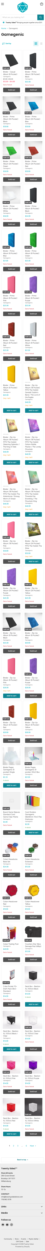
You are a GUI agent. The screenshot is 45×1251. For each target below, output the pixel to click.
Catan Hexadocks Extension (32, 860)
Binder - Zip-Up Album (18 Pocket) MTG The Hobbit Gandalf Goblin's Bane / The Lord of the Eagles (32, 391)
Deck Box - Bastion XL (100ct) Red (10, 1119)
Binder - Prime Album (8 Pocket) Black (32, 208)
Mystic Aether (33, 1239)
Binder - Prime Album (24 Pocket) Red (32, 163)
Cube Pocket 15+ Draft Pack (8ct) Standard (10, 988)
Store (17, 1239)
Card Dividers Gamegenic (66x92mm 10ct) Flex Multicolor (33, 815)
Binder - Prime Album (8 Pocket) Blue (10, 253)
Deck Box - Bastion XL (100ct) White (32, 1119)
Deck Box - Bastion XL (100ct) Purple (32, 1077)
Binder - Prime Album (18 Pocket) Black (32, 74)
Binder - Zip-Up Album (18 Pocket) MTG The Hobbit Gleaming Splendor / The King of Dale (11, 442)
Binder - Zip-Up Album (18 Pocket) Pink (10, 543)
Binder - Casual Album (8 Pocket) (10, 73)
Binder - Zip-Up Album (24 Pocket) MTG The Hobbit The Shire (33, 544)
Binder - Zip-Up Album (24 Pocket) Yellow (32, 590)
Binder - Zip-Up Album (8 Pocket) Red (10, 724)
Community (8, 1239)
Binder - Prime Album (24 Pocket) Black (10, 119)
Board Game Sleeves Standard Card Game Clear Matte (11, 814)
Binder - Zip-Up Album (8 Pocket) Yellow (32, 724)
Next (32, 1146)
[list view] (41, 43)
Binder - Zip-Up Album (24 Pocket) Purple (10, 590)
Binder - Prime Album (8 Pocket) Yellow (10, 387)
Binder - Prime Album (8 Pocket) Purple (32, 298)
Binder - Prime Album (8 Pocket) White (32, 342)
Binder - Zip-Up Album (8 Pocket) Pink (10, 680)
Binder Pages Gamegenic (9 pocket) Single (9, 769)
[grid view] (36, 43)
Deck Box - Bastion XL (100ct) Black (32, 987)
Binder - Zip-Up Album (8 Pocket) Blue (32, 635)
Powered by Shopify (22, 1246)
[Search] (40, 17)
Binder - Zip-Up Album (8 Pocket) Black (10, 635)
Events (23, 1239)
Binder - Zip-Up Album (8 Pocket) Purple (32, 680)
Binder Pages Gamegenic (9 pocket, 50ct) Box (32, 769)
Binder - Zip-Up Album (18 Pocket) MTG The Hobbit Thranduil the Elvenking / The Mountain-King (32, 495)
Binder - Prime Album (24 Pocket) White (10, 208)
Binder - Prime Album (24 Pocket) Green (10, 163)
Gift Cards (19, 1241)
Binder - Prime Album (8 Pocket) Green (32, 253)
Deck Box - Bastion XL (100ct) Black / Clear (10, 1033)
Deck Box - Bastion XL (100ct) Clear (32, 1032)
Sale (27, 1241)
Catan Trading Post (11, 944)
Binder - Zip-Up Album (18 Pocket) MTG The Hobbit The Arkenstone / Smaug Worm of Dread (11, 494)
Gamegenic (7, 76)
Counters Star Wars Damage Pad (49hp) (33, 945)
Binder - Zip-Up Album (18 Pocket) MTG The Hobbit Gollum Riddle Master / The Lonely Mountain (33, 443)
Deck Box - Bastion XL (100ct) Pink (10, 1077)
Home (3, 28)
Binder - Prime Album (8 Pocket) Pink (10, 298)
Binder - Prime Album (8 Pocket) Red (10, 342)
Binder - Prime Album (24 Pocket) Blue (32, 119)
